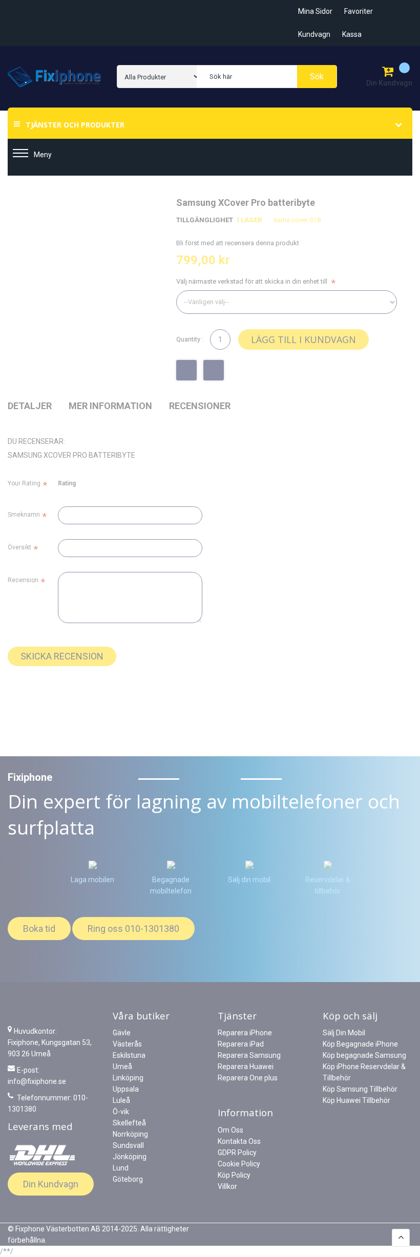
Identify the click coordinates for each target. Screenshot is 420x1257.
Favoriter (358, 11)
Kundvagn (314, 34)
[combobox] (267, 77)
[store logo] (54, 77)
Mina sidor (315, 11)
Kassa (352, 34)
